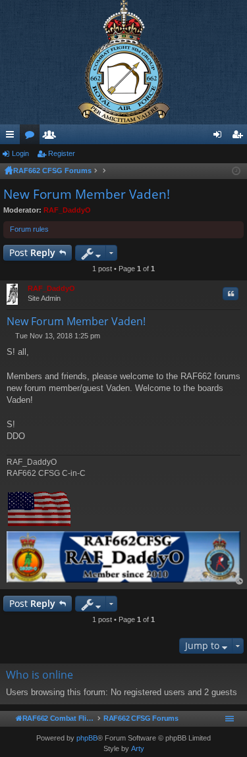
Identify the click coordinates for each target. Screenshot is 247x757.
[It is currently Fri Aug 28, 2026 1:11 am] (236, 171)
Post (32, 252)
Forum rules (29, 229)
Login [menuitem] (220, 137)
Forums (32, 137)
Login (20, 153)
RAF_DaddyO (67, 210)
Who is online (39, 674)
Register (61, 153)
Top (240, 581)
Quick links (12, 137)
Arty (137, 748)
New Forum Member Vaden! (86, 194)
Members (52, 137)
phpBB (86, 738)
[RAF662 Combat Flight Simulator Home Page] (123, 62)
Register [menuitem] (240, 137)
